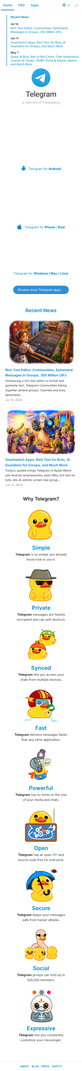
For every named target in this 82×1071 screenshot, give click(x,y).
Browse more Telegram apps (39, 290)
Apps (35, 5)
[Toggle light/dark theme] (76, 5)
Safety (57, 1066)
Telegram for (45, 169)
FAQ (21, 5)
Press (45, 1066)
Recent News (20, 17)
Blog (35, 1066)
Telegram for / (45, 227)
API (55, 855)
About (24, 1066)
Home (7, 5)
